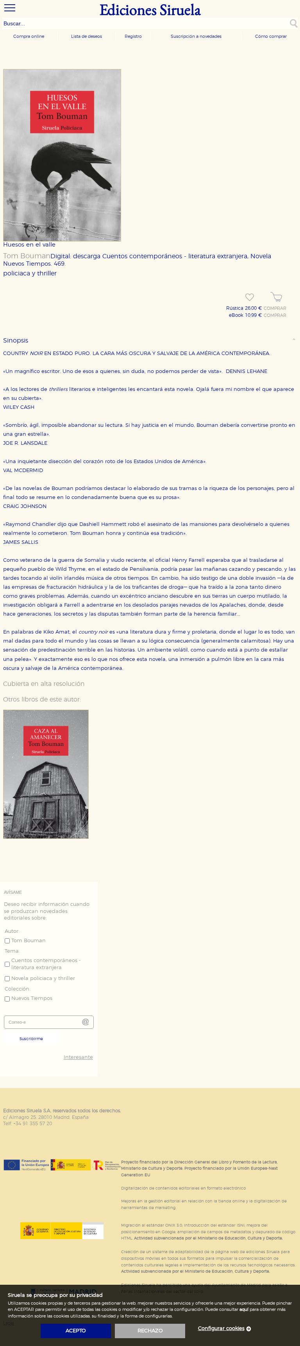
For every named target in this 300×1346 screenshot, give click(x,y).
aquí (243, 1309)
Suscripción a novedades (196, 36)
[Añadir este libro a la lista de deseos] (249, 297)
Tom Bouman (26, 256)
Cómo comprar (271, 36)
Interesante (78, 1057)
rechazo (150, 1331)
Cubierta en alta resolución (44, 684)
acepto (76, 1331)
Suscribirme (31, 1039)
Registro (133, 36)
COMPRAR (275, 309)
